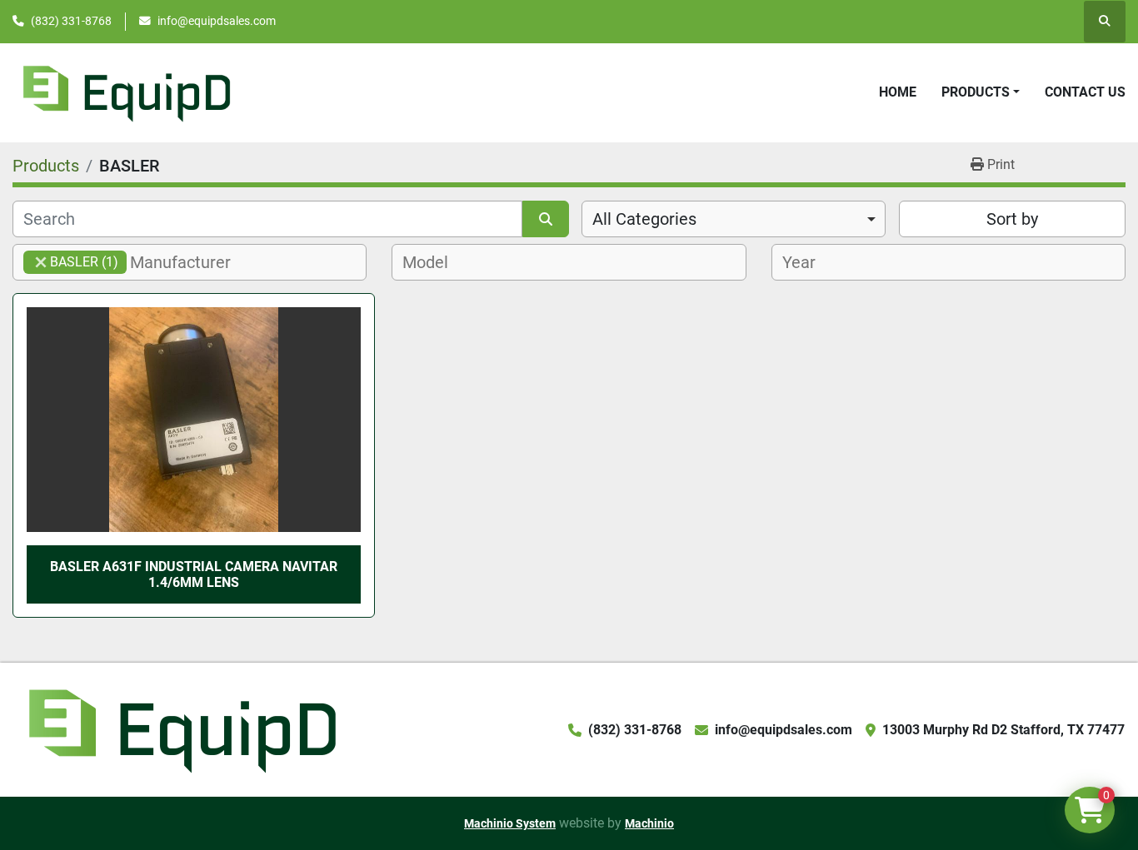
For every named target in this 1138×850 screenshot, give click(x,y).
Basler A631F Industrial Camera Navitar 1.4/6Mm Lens (193, 574)
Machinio (649, 823)
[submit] (545, 219)
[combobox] (733, 219)
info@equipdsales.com (216, 20)
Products (975, 92)
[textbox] (189, 262)
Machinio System (510, 823)
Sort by (1012, 219)
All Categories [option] (644, 219)
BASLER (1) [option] (70, 262)
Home (897, 92)
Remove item (41, 262)
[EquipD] (180, 729)
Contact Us (1085, 92)
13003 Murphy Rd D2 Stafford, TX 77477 (1003, 730)
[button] (980, 92)
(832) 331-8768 (71, 20)
